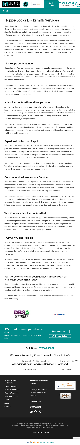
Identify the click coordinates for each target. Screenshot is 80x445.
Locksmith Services (12, 390)
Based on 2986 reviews (47, 442)
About (6, 400)
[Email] (31, 411)
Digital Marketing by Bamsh (40, 432)
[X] (7, 11)
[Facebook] (3, 11)
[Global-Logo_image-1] (11, 4)
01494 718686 (35, 401)
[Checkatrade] (58, 314)
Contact (7, 407)
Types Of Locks (10, 386)
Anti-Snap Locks (11, 396)
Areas (6, 403)
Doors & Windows (11, 393)
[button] (77, 11)
